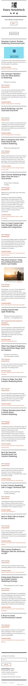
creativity (22, 253)
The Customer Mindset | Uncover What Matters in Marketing (11, 76)
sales (7, 169)
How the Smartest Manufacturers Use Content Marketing (9, 454)
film (22, 372)
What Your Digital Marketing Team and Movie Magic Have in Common (13, 348)
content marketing (6, 167)
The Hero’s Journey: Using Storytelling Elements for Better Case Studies (11, 262)
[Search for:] (13, 659)
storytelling (4, 218)
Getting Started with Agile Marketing (9, 311)
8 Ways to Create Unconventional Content (11, 617)
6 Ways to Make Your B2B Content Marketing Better (11, 380)
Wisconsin (14, 341)
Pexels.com (19, 281)
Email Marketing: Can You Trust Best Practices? (12, 110)
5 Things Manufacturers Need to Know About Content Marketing (13, 412)
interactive (9, 69)
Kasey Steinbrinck (14, 9)
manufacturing (5, 447)
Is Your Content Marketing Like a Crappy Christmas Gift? (13, 486)
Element (4, 69)
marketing (15, 69)
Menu (13, 23)
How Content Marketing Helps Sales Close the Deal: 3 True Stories (13, 177)
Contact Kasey (5, 668)
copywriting (23, 542)
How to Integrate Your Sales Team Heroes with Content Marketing (12, 142)
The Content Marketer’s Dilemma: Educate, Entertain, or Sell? (13, 551)
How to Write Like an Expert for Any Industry (12, 517)
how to (3, 169)
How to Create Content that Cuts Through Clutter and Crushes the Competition (12, 225)
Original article (5, 87)
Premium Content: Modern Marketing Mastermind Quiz (13, 42)
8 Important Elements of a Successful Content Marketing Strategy (12, 579)
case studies (5, 304)
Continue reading (6, 67)
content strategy (6, 103)
